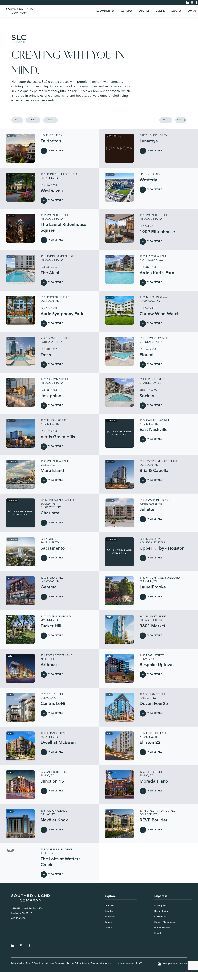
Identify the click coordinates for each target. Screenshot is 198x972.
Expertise (144, 11)
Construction (160, 917)
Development (160, 906)
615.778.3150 (18, 918)
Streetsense (181, 964)
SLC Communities (105, 11)
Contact (193, 11)
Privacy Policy (17, 963)
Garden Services (162, 928)
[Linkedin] (187, 2)
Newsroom (110, 917)
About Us (176, 11)
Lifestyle (158, 933)
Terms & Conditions (35, 963)
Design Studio (161, 911)
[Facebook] (196, 2)
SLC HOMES (126, 11)
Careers (160, 11)
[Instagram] (192, 2)
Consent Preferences (55, 963)
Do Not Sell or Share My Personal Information (89, 963)
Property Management (165, 922)
